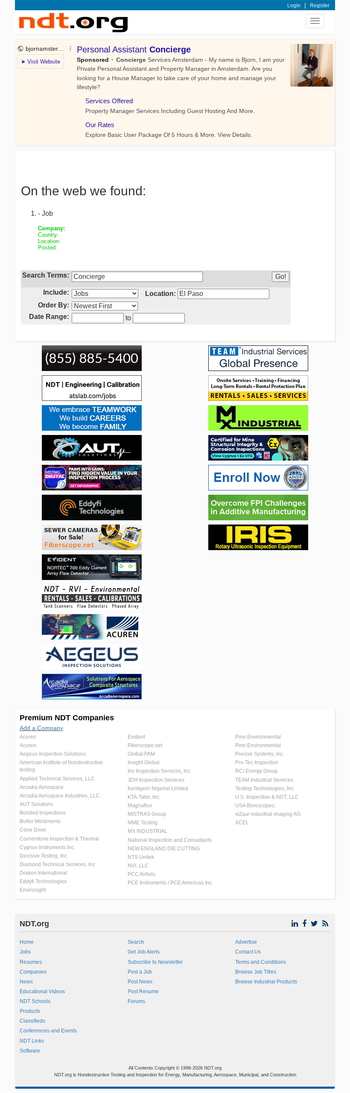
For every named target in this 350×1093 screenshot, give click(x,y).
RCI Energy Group (256, 771)
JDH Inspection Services (156, 780)
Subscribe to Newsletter (155, 962)
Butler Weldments (40, 821)
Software (30, 1051)
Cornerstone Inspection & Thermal (59, 839)
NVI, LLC (138, 866)
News (26, 982)
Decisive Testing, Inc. (44, 856)
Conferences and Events (48, 1031)
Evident (136, 737)
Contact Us (248, 952)
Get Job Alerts (144, 952)
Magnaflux (140, 806)
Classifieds (32, 1021)
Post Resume (143, 991)
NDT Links (32, 1041)
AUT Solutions (36, 804)
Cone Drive (33, 830)
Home (27, 942)
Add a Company (41, 728)
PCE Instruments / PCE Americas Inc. (170, 883)
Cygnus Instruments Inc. (47, 847)
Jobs (25, 952)
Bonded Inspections (43, 813)
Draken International (43, 873)
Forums (136, 1001)
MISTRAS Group (147, 814)
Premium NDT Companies (67, 717)
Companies (33, 972)
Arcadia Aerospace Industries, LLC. (60, 796)
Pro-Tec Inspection (256, 762)
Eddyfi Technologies (43, 881)
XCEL (242, 823)
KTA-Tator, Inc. (144, 797)
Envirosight (33, 890)
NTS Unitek (141, 857)
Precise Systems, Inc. (259, 754)
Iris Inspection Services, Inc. (160, 771)
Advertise (246, 942)
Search (136, 942)
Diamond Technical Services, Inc (57, 864)
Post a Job (140, 972)
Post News (140, 982)
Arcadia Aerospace (42, 787)
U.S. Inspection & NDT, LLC (267, 797)
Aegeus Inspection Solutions (53, 754)
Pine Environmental (258, 737)
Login (293, 6)
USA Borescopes (254, 806)
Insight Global (144, 762)
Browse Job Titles (255, 972)
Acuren (28, 737)
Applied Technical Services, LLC (57, 779)
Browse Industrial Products (266, 982)
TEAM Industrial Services (264, 780)
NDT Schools (35, 1001)
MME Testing (143, 823)
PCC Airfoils (141, 874)
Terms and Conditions (260, 962)
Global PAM (141, 754)
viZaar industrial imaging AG (267, 814)
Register (320, 6)
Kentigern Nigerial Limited (158, 788)
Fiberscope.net (145, 745)
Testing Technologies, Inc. (265, 788)
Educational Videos (42, 991)
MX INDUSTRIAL (147, 831)
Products (30, 1011)
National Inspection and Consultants (170, 840)
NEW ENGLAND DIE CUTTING (164, 849)
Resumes (31, 962)
